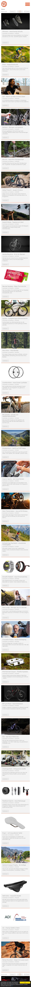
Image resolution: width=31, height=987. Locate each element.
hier (12, 985)
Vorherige (12, 11)
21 (21, 11)
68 (24, 11)
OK (25, 982)
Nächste (27, 11)
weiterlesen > (5, 42)
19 (17, 11)
